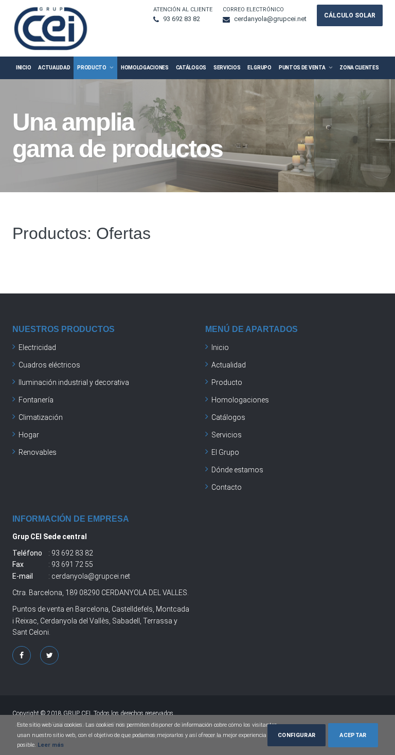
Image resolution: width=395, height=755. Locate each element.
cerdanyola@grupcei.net (270, 19)
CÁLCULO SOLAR (349, 15)
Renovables (38, 452)
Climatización (41, 417)
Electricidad (37, 347)
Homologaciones (145, 67)
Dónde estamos (237, 470)
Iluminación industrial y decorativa (74, 382)
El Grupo (259, 67)
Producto (91, 67)
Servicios (226, 67)
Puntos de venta (302, 67)
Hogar (29, 435)
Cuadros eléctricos (49, 365)
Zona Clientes (359, 67)
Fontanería (36, 400)
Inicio (23, 67)
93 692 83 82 (181, 19)
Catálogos (191, 67)
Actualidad (54, 67)
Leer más (50, 745)
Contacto (226, 487)
